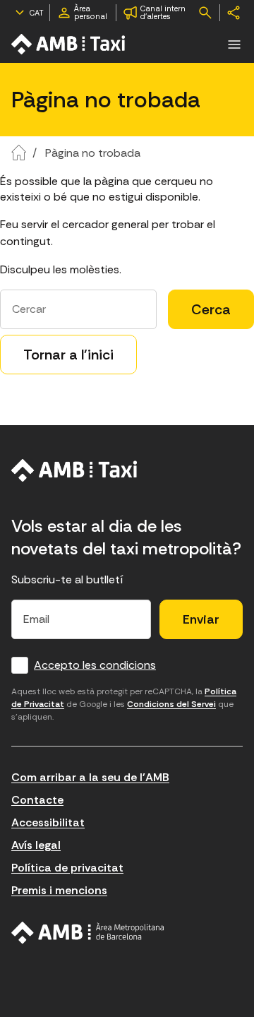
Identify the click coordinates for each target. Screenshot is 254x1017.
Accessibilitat (48, 822)
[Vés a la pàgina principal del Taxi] (74, 470)
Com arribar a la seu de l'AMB (90, 777)
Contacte (37, 799)
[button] (234, 44)
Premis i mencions (59, 890)
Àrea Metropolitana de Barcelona (87, 933)
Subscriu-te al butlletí (67, 579)
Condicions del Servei (171, 704)
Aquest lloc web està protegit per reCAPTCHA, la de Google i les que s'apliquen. (123, 704)
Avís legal (36, 845)
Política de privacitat (67, 867)
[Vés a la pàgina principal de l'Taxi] (69, 44)
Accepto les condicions (95, 665)
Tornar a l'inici (68, 354)
